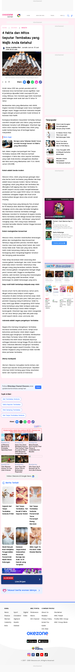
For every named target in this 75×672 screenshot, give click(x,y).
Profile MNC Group (61, 619)
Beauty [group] (62, 15)
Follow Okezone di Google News (19, 476)
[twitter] (37, 654)
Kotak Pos (45, 622)
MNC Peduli (58, 615)
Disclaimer (58, 612)
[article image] (50, 126)
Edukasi (16, 625)
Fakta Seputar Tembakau (12, 404)
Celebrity (7, 622)
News (6, 612)
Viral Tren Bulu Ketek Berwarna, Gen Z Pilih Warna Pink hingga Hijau (62, 144)
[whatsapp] (32, 82)
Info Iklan (45, 629)
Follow (38, 387)
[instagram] (28, 654)
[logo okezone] (37, 633)
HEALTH (24, 28)
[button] (64, 15)
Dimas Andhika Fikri (13, 47)
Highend (17, 619)
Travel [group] (52, 15)
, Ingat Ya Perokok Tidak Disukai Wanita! (35, 549)
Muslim (16, 622)
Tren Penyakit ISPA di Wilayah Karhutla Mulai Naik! (63, 152)
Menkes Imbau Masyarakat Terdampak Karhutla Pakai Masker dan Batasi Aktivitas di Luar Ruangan (63, 161)
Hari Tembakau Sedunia (11, 399)
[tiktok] (46, 654)
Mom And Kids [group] (40, 15)
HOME (4, 28)
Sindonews (34, 612)
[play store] (32, 641)
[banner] (22, 573)
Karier (44, 625)
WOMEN (14, 28)
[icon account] (3, 48)
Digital (25, 612)
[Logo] (18, 15)
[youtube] (41, 654)
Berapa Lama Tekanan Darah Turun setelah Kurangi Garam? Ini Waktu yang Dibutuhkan (27, 143)
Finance (7, 615)
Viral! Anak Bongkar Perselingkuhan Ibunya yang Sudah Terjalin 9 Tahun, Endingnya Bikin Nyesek (63, 127)
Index (25, 615)
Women (7, 619)
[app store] (43, 641)
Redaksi (44, 615)
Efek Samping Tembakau (11, 410)
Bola (6, 625)
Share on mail (36, 82)
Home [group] (28, 15)
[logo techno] (7, 15)
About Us (45, 612)
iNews (32, 615)
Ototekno (17, 615)
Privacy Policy (47, 619)
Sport (16, 612)
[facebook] (33, 654)
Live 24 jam (20, 581)
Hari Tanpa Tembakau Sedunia (13, 415)
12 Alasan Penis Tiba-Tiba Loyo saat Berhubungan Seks (64, 135)
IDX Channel (34, 619)
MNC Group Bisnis (60, 622)
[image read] (7, 144)
